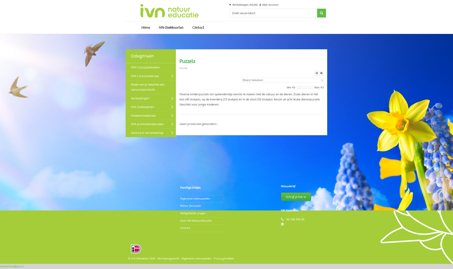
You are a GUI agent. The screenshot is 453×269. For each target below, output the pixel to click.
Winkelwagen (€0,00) (244, 4)
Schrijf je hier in (296, 197)
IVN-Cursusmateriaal (145, 76)
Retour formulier (190, 206)
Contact (198, 27)
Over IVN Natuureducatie (196, 221)
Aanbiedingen (140, 98)
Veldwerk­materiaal (143, 116)
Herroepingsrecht (168, 258)
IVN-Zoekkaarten (171, 27)
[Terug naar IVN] (174, 10)
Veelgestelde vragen (193, 213)
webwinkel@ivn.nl (11, 266)
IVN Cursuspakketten (145, 67)
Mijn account (270, 4)
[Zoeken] (321, 13)
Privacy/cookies (224, 258)
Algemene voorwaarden (195, 198)
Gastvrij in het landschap (147, 133)
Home (145, 27)
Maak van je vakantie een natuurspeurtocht (148, 87)
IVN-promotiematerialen (147, 124)
